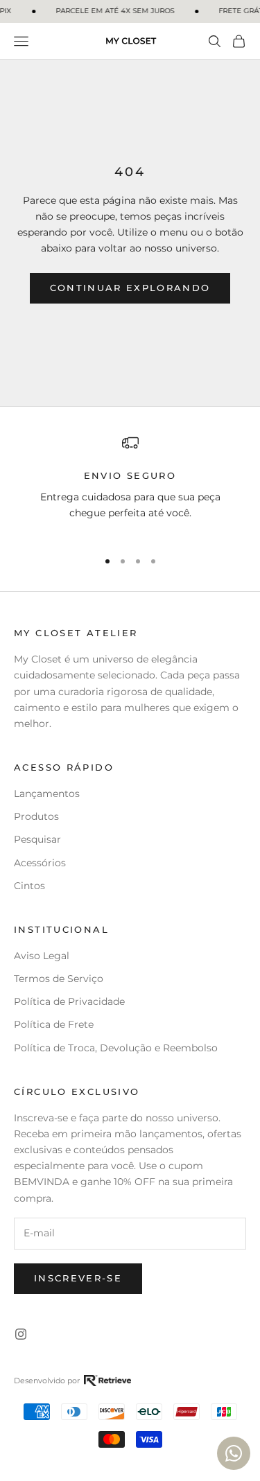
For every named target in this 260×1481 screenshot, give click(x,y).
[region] (130, 486)
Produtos (36, 816)
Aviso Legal (41, 955)
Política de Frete (54, 1024)
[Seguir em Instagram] (21, 1334)
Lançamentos (47, 793)
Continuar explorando (130, 287)
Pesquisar (37, 839)
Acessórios (40, 863)
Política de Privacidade (69, 1001)
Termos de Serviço (58, 978)
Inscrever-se (78, 1277)
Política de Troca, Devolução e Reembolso (116, 1048)
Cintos (29, 885)
